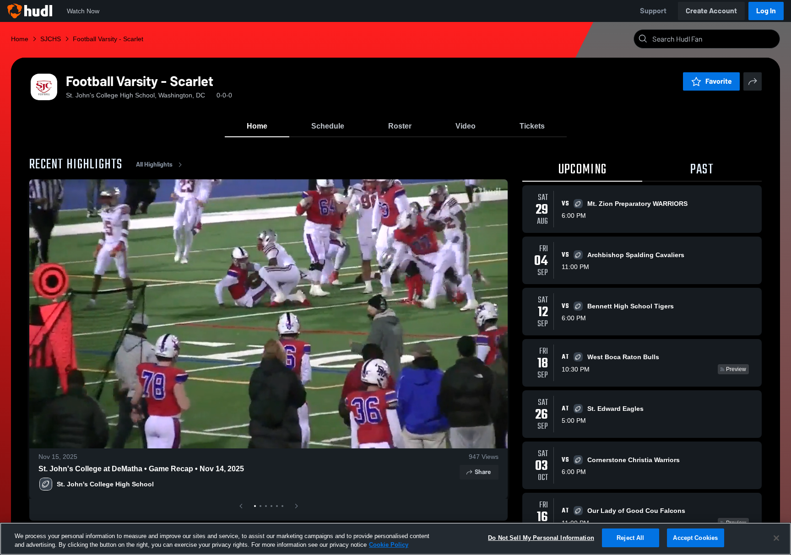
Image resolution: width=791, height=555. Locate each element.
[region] (395, 539)
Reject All (630, 537)
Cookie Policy (388, 545)
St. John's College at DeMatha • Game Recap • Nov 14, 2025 (141, 469)
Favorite (718, 81)
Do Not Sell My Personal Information (541, 537)
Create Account (711, 11)
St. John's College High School (105, 484)
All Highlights (154, 164)
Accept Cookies (695, 537)
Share (483, 472)
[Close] (776, 538)
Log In (766, 11)
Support (653, 11)
